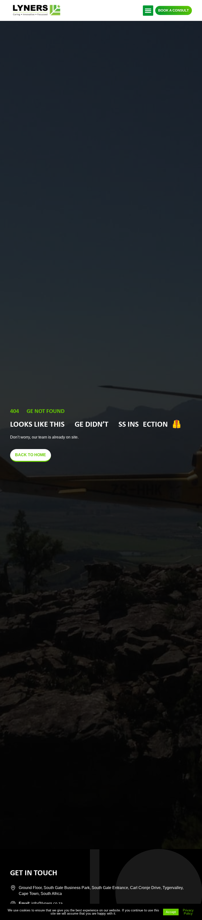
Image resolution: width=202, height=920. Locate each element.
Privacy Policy (188, 911)
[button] (148, 10)
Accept (171, 912)
